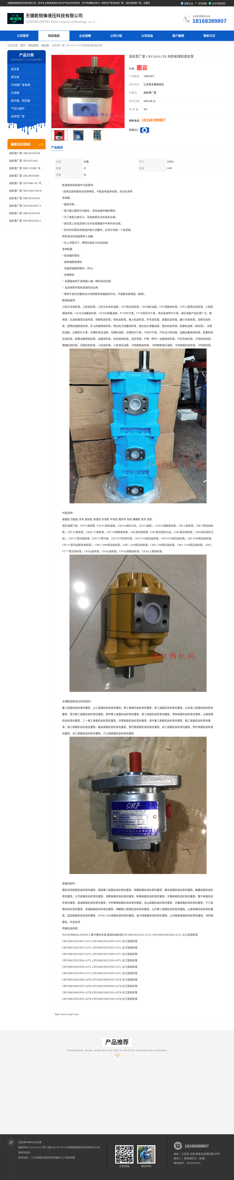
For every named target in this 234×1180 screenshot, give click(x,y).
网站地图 (70, 1157)
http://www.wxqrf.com (66, 1014)
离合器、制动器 (20, 100)
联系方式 (209, 35)
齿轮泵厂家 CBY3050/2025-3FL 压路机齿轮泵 (26, 205)
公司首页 (23, 35)
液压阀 (15, 77)
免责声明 (48, 1157)
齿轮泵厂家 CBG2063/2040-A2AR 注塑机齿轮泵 (26, 175)
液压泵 (45, 45)
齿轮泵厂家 (18, 116)
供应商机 (54, 35)
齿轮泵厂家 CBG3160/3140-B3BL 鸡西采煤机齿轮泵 (26, 190)
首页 (22, 45)
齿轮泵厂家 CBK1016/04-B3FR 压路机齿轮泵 (26, 213)
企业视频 (85, 35)
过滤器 (15, 92)
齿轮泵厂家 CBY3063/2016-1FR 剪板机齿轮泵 (26, 220)
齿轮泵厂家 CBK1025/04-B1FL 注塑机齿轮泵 (26, 198)
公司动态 (147, 35)
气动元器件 (18, 108)
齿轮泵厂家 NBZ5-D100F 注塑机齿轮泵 (26, 168)
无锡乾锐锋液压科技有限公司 (81, 1147)
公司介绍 (116, 35)
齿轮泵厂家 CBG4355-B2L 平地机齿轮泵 (26, 160)
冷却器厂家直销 (20, 84)
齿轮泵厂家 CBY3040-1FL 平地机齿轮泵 (26, 183)
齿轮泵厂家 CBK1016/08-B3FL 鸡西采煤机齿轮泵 (26, 153)
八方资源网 (37, 1157)
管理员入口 (59, 1157)
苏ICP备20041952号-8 (53, 1147)
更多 (41, 144)
